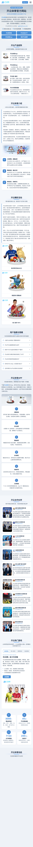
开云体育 (6, 385)
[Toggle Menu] (30, 2)
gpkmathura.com (23, 26)
